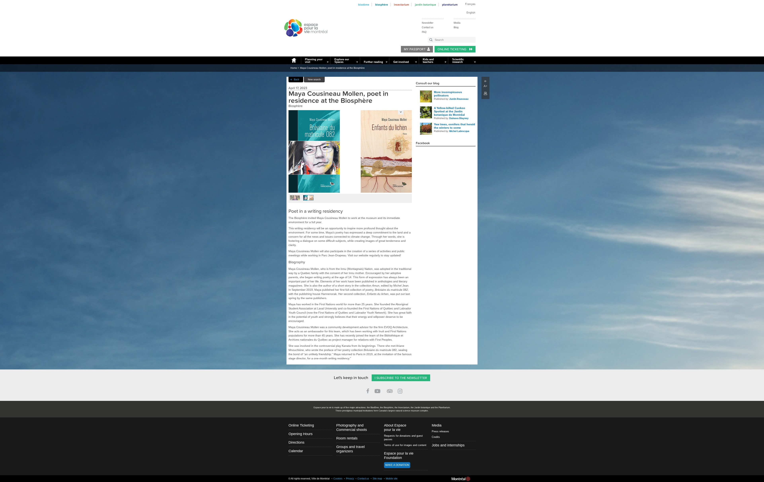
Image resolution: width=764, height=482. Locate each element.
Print (485, 93)
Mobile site (392, 478)
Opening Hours (300, 434)
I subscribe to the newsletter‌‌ (401, 378)
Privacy (350, 478)
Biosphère (381, 4)
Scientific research (458, 60)
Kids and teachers (428, 60)
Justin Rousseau (458, 99)
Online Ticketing (452, 49)
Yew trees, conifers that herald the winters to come (454, 126)
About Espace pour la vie (395, 427)
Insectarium (401, 4)
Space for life (304, 40)
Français (470, 4)
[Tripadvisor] (390, 389)
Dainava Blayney (459, 118)
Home (293, 60)
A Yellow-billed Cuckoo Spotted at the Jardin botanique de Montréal (449, 111)
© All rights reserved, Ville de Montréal (309, 478)
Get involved (401, 61)
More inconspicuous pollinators (448, 93)
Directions (296, 442)
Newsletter (427, 22)
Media (457, 22)
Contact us (427, 27)
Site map (377, 478)
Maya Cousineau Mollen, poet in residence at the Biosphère (332, 68)
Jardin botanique (425, 4)
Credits (436, 436)
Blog (456, 27)
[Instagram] (401, 390)
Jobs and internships (448, 445)
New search (314, 79)
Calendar (295, 451)
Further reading (373, 61)
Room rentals (347, 438)
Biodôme (363, 4)
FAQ (424, 32)
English (471, 12)
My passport (415, 49)
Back (296, 79)
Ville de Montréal (461, 479)
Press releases (440, 431)
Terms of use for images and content (405, 445)
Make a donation (397, 465)
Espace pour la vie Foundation (398, 455)
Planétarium (450, 4)
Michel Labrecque (459, 131)
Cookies (337, 478)
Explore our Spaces (341, 60)
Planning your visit (314, 60)
